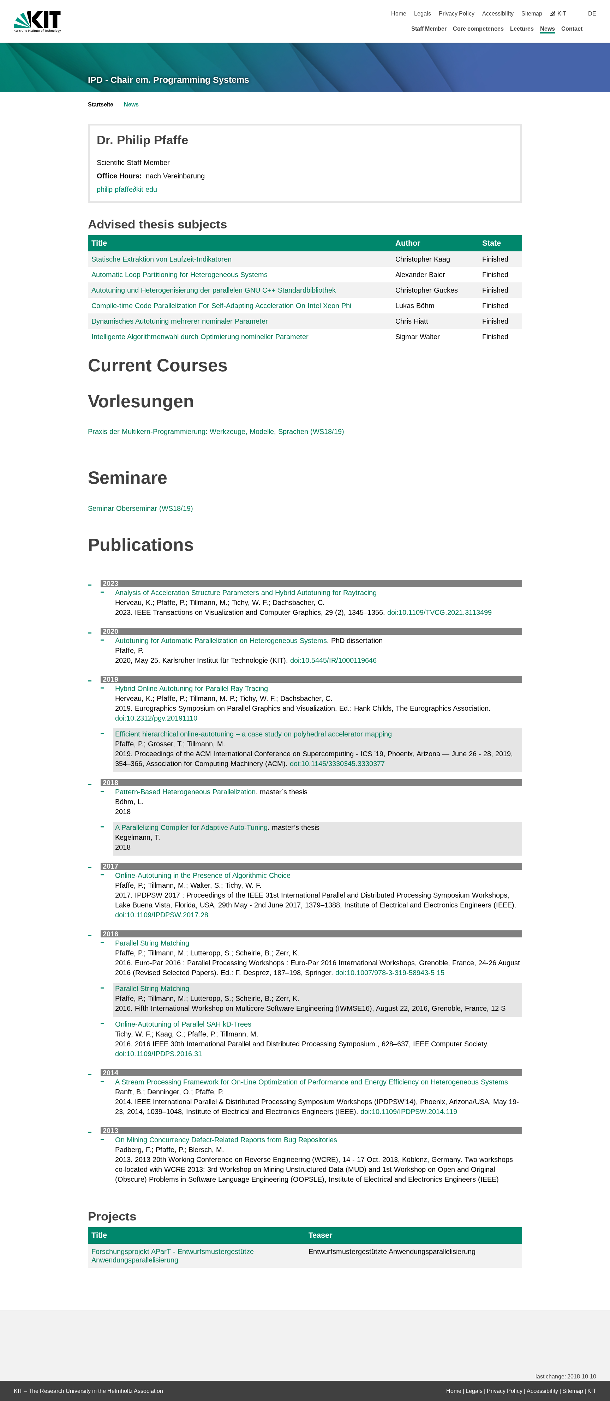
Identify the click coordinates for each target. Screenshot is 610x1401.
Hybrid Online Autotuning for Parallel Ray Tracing (191, 688)
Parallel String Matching (152, 943)
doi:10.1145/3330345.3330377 (337, 763)
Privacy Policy (456, 14)
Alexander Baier (420, 275)
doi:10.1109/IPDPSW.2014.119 (408, 1111)
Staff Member (429, 29)
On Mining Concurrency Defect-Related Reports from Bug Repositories (226, 1140)
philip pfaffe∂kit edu (127, 189)
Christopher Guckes (426, 290)
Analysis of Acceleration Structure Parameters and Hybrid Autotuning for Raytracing (246, 593)
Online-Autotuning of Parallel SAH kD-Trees (183, 1024)
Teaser (321, 1235)
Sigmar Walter (417, 337)
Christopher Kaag (422, 259)
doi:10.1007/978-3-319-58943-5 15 (389, 973)
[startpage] (593, 28)
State (491, 243)
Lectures (522, 29)
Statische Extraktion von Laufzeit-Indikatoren (161, 259)
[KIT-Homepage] (37, 21)
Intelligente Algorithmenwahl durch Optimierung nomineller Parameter (200, 337)
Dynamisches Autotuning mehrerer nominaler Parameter (179, 321)
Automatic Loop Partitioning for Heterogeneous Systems (179, 275)
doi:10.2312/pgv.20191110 (156, 718)
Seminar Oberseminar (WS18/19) (140, 508)
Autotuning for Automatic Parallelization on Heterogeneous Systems (221, 640)
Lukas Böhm (415, 306)
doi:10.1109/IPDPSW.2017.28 (161, 915)
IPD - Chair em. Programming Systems (168, 80)
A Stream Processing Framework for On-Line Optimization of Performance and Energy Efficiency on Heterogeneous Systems (311, 1082)
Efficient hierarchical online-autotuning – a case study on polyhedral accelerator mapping (253, 734)
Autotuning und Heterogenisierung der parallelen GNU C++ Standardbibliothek (213, 290)
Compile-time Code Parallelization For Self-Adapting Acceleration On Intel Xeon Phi (221, 306)
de (592, 14)
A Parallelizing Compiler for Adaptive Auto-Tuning (191, 827)
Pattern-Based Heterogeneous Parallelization (185, 792)
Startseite (100, 105)
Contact (571, 29)
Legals (422, 14)
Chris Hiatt (411, 321)
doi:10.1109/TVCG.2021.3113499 (439, 612)
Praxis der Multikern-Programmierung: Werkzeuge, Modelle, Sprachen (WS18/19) (216, 431)
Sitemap (531, 14)
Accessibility (498, 14)
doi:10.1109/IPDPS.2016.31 (158, 1054)
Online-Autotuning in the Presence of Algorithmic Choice (203, 875)
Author (407, 243)
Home (398, 14)
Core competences (478, 29)
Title (99, 243)
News (547, 29)
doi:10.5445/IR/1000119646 (333, 660)
